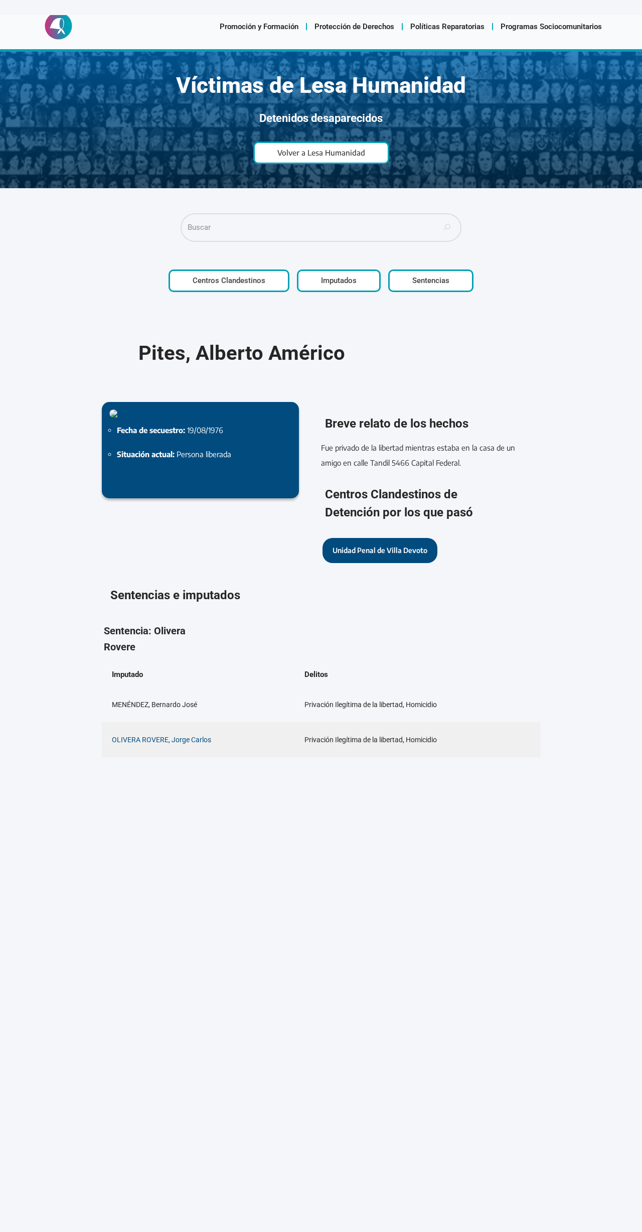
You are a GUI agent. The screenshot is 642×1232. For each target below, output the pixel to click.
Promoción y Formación (259, 26)
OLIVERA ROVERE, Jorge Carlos (161, 740)
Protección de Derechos (354, 26)
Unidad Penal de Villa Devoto (380, 550)
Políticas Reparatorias (447, 26)
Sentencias (430, 280)
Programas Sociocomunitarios (551, 26)
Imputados (339, 280)
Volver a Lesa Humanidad (321, 152)
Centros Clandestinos (229, 280)
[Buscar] (447, 227)
